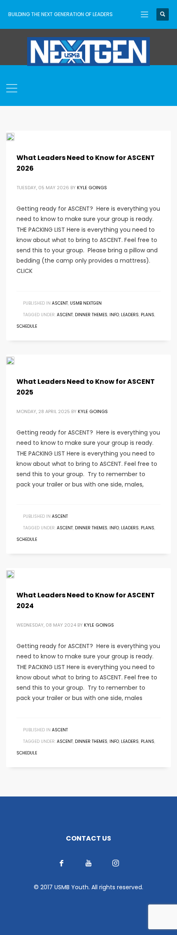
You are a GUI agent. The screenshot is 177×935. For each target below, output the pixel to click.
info (114, 315)
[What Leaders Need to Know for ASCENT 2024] (16, 574)
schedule (26, 326)
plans (147, 315)
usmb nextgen (86, 303)
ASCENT (60, 303)
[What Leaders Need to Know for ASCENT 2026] (16, 136)
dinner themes (91, 315)
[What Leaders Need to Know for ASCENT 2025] (16, 360)
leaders (130, 315)
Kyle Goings (92, 187)
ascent (65, 315)
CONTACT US (88, 838)
